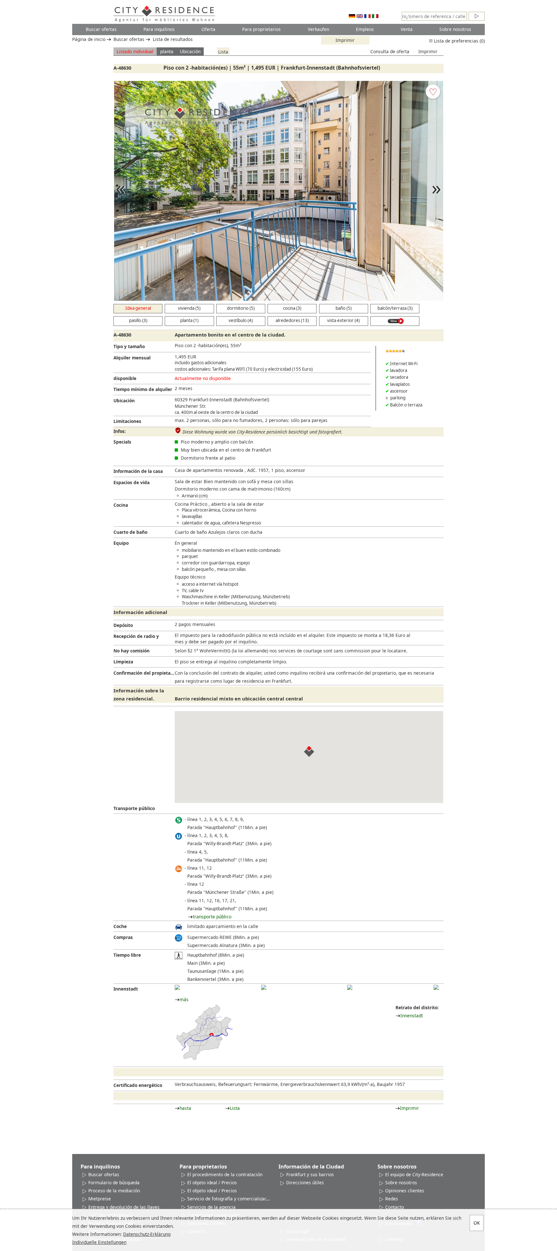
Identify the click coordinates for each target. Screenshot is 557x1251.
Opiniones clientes (404, 1190)
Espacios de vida (131, 482)
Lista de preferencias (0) (459, 41)
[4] (436, 987)
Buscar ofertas (101, 29)
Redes (391, 1199)
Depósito (123, 625)
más (184, 999)
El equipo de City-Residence (414, 1174)
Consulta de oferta (389, 51)
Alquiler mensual (132, 358)
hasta (185, 1108)
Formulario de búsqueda (114, 1182)
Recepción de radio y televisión (136, 637)
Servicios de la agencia (211, 1207)
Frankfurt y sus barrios (310, 1174)
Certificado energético (137, 1085)
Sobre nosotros (455, 29)
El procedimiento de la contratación (224, 1174)
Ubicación (190, 51)
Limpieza (123, 662)
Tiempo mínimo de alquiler (142, 389)
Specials (122, 442)
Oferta (208, 29)
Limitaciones (127, 421)
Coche (120, 926)
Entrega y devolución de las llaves (124, 1207)
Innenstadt (125, 989)
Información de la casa (138, 471)
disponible (124, 378)
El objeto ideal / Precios (212, 1182)
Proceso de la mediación (114, 1190)
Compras (123, 937)
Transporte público (134, 808)
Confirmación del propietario (144, 673)
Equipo (121, 543)
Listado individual (135, 51)
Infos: (119, 431)
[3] (349, 987)
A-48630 (122, 67)
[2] (263, 987)
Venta (407, 29)
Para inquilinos (159, 29)
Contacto (394, 1207)
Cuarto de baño (130, 532)
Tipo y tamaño (129, 346)
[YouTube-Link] (394, 321)
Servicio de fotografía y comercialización (229, 1199)
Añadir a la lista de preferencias (432, 91)
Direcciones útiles (305, 1182)
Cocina (120, 505)
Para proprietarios (261, 29)
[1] (177, 987)
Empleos (365, 29)
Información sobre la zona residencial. (138, 694)
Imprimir (345, 40)
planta (166, 51)
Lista (223, 51)
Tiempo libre (127, 955)
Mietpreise (99, 1199)
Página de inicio (88, 39)
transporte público (212, 917)
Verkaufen (318, 29)
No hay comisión (131, 651)
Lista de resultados (173, 39)
